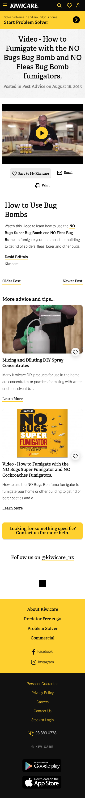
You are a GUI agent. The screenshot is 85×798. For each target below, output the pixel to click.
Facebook (44, 651)
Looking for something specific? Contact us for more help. (42, 530)
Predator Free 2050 (42, 618)
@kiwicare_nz (58, 557)
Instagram (45, 661)
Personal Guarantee (42, 683)
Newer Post (73, 281)
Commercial (42, 638)
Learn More (12, 398)
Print (45, 185)
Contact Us (42, 710)
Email (67, 173)
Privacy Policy (42, 692)
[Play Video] (42, 133)
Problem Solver (42, 628)
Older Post (11, 281)
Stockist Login (42, 719)
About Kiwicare (42, 609)
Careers (43, 701)
